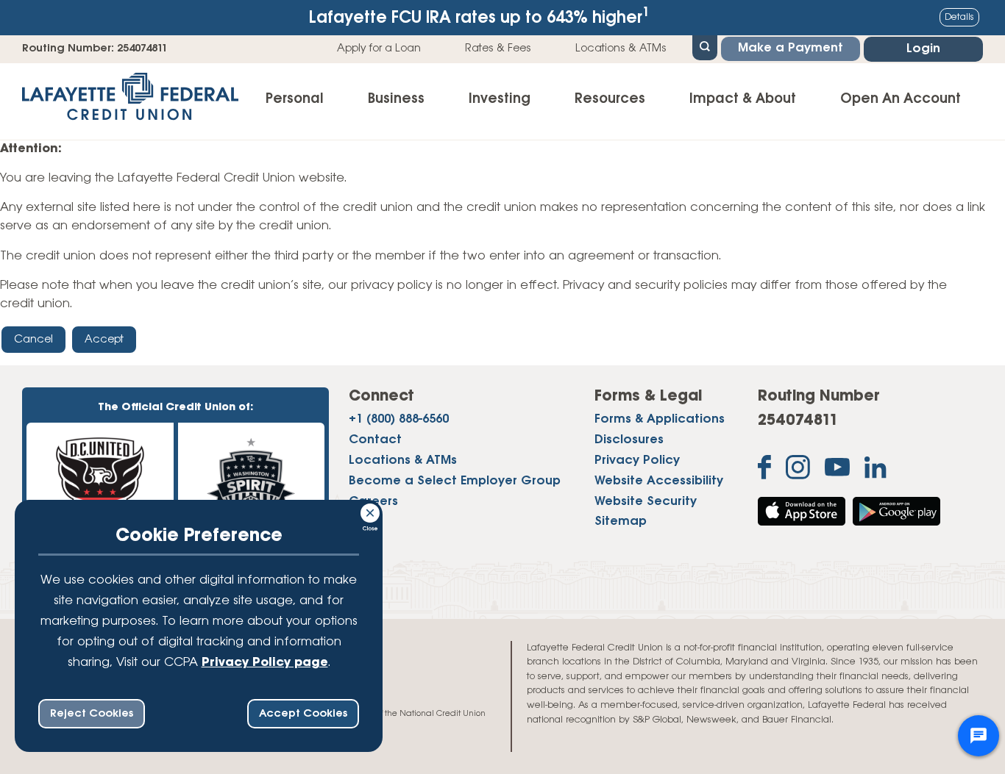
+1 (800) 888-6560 (399, 419)
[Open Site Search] (704, 46)
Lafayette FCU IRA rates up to (479, 16)
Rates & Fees (498, 48)
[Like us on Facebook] (764, 470)
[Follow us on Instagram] (798, 470)
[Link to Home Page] (130, 101)
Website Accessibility (658, 481)
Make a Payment (790, 48)
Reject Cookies (91, 714)
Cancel (33, 339)
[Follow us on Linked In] (875, 470)
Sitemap (620, 521)
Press (364, 521)
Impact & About (742, 99)
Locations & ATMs (621, 48)
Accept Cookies (303, 714)
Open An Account (900, 99)
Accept (104, 339)
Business (396, 99)
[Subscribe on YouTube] (837, 470)
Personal (295, 99)
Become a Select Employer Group (455, 481)
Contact (375, 440)
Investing (499, 99)
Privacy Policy (637, 460)
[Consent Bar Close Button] (371, 511)
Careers (373, 502)
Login (923, 49)
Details (959, 17)
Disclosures (629, 440)
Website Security (645, 502)
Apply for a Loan (379, 48)
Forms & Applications (659, 419)
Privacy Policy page (265, 663)
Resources (610, 99)
